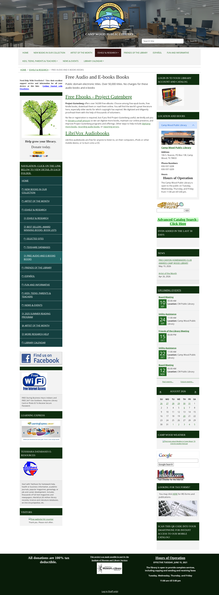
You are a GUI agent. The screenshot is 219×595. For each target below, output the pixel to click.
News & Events (70, 61)
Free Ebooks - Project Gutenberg (98, 97)
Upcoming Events (169, 290)
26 (161, 403)
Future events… (187, 381)
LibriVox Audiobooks (87, 133)
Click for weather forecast (179, 444)
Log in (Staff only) (110, 591)
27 (167, 403)
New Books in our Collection (49, 52)
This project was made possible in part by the (109, 557)
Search (193, 41)
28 (173, 403)
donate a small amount (79, 120)
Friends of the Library (136, 52)
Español (157, 52)
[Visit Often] (41, 358)
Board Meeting (166, 297)
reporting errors (111, 126)
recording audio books (89, 126)
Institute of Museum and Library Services (109, 560)
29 (179, 403)
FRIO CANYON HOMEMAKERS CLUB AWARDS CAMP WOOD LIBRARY (175, 262)
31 (189, 403)
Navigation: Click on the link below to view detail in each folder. (41, 170)
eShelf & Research (107, 52)
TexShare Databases (38, 247)
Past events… (167, 381)
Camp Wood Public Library (174, 125)
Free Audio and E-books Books (39, 257)
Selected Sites (35, 238)
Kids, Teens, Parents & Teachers (39, 61)
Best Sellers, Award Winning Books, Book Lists (40, 228)
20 (184, 416)
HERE (175, 494)
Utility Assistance (167, 314)
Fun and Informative (178, 52)
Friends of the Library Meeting (174, 331)
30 (184, 403)
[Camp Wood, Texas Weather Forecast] (179, 441)
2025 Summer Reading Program (36, 315)
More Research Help (36, 334)
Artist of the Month (81, 52)
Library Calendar (93, 61)
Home (25, 52)
